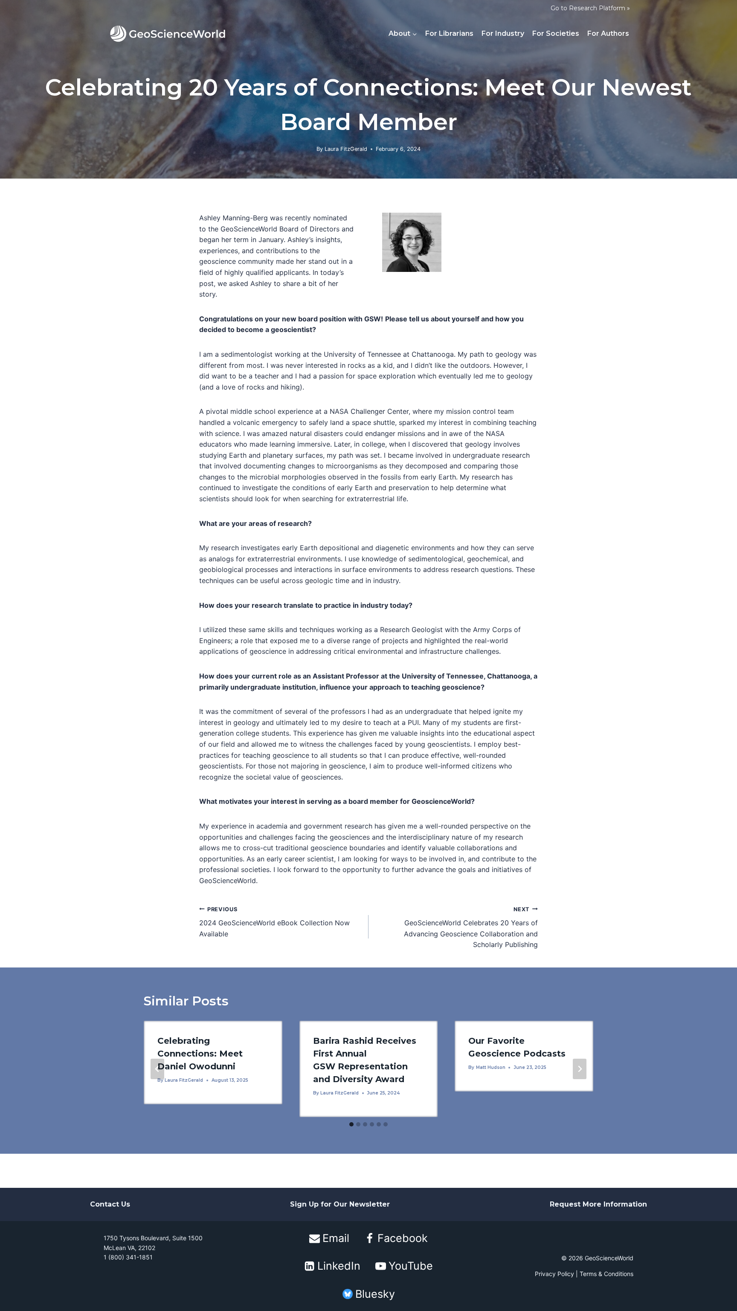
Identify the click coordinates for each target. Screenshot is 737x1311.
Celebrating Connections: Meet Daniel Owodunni (200, 1053)
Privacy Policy (554, 1273)
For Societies (555, 33)
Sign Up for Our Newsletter (340, 1204)
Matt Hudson (490, 1067)
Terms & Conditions (606, 1273)
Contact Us (110, 1204)
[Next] (579, 1069)
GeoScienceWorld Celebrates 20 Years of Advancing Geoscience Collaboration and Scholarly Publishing (471, 927)
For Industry (503, 33)
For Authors (608, 33)
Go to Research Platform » (590, 8)
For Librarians (449, 33)
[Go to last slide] (157, 1069)
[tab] (351, 1124)
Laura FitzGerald (346, 149)
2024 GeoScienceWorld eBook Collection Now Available (274, 922)
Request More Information (598, 1204)
